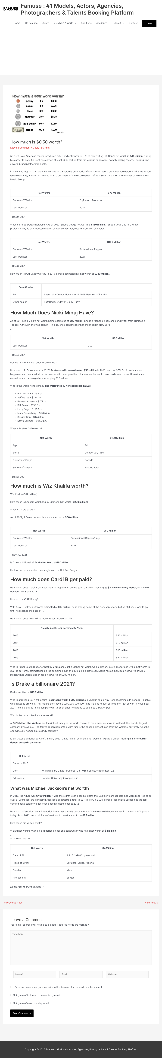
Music (35, 147)
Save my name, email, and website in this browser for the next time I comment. (59, 987)
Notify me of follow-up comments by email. (37, 995)
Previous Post (12, 902)
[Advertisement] (81, 51)
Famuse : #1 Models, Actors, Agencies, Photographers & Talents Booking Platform (77, 9)
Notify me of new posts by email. (31, 1003)
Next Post (152, 902)
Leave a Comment (20, 147)
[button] (74, 23)
